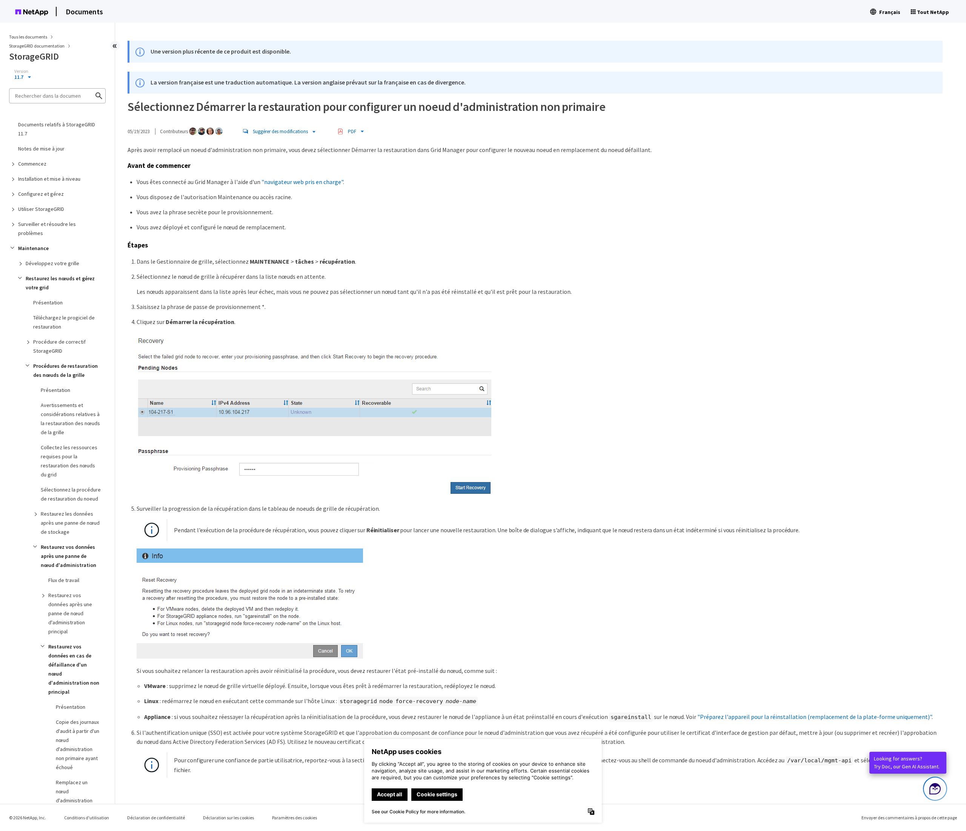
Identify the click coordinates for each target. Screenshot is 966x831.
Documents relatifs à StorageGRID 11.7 (56, 129)
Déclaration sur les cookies (228, 817)
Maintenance (33, 248)
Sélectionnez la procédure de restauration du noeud (71, 494)
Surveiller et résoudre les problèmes (47, 229)
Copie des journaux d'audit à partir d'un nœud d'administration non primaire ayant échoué (77, 745)
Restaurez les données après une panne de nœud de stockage (70, 522)
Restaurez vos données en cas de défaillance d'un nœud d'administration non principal (73, 669)
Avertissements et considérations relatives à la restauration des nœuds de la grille (70, 419)
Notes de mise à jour (41, 148)
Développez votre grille (52, 263)
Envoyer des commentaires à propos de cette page (909, 817)
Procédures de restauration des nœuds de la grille (65, 370)
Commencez (32, 163)
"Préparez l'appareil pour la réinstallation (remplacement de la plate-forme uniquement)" (814, 716)
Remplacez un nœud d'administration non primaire (74, 796)
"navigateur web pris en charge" (302, 182)
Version (21, 71)
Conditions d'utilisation (86, 817)
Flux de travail (63, 580)
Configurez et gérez (41, 193)
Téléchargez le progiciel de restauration (64, 322)
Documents (84, 11)
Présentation (48, 302)
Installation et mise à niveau (49, 178)
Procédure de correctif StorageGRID (59, 346)
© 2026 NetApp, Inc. (27, 817)
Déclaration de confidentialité (156, 817)
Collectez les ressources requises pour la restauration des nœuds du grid (69, 461)
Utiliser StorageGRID (41, 209)
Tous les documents (28, 37)
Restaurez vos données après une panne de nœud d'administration (68, 556)
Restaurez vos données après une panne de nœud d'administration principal (70, 613)
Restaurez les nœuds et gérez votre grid (60, 283)
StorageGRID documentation (37, 46)
